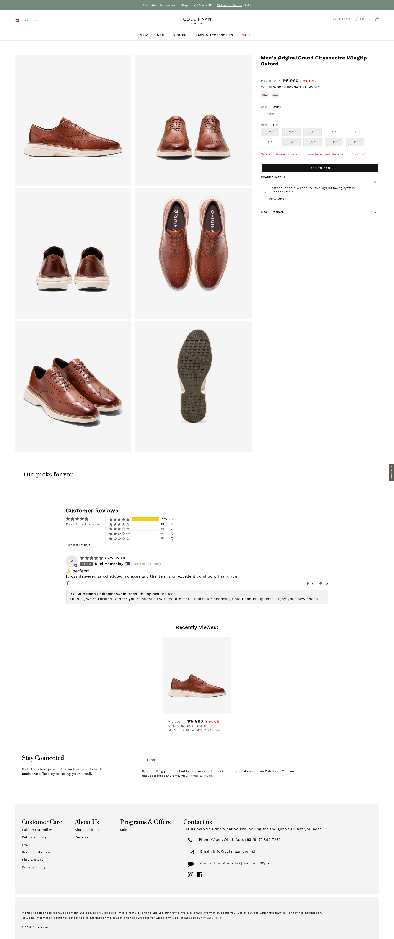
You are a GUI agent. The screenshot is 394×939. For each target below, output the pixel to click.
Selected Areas (229, 5)
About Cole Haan (89, 829)
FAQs (26, 844)
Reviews (81, 837)
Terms (194, 775)
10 (295, 144)
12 (359, 144)
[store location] (18, 20)
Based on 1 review (83, 524)
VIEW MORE (277, 199)
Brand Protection (37, 852)
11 (338, 144)
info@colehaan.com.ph (234, 851)
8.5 (334, 132)
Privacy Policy (33, 867)
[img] (92, 558)
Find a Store (32, 859)
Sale (123, 829)
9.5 (269, 142)
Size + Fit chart (272, 212)
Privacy (208, 775)
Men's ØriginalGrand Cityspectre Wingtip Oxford (194, 728)
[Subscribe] (297, 760)
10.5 (315, 144)
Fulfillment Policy (37, 829)
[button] (145, 35)
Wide (270, 114)
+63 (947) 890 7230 (262, 839)
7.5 (295, 134)
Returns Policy (34, 837)
